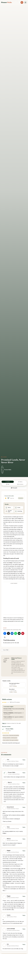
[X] (8, 633)
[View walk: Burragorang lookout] (14, 684)
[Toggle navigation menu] (25, 2)
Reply (24, 760)
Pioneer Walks (7, 469)
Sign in (4, 723)
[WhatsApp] (15, 633)
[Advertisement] (14, 599)
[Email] (19, 633)
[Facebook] (4, 633)
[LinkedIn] (12, 633)
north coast (20, 621)
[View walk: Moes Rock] (14, 690)
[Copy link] (4, 637)
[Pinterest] (22, 633)
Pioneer (6, 2)
